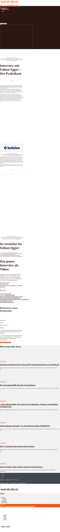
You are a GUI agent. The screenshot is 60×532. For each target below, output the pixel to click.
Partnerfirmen (5, 502)
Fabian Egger (9, 296)
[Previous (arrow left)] (0, 487)
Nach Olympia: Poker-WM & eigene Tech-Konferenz (21, 467)
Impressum (2, 479)
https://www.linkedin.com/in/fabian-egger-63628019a (11, 255)
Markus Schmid (5, 22)
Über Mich (4, 498)
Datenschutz (8, 479)
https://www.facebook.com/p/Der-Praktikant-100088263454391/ (13, 256)
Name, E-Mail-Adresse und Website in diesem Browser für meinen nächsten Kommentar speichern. (11, 332)
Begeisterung (9, 295)
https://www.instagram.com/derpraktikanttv (10, 252)
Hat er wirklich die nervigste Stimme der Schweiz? (17, 506)
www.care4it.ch (14, 60)
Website (2, 327)
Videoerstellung (9, 302)
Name (2, 323)
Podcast (4, 11)
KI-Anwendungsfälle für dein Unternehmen (17, 385)
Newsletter (4, 501)
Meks (7, 483)
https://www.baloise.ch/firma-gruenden (14, 155)
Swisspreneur (15, 299)
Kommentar (3, 320)
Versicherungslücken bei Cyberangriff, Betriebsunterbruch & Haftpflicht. (29, 364)
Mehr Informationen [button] (5, 282)
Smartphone (8, 299)
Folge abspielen (3, 23)
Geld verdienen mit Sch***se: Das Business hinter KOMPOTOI (25, 426)
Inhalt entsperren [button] (4, 284)
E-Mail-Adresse (4, 325)
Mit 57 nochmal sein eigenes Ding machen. (17, 446)
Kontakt (5, 500)
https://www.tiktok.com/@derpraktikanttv (8, 254)
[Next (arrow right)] (1, 487)
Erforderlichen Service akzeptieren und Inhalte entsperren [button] (11, 286)
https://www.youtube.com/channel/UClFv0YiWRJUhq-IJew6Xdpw (12, 253)
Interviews (3, 8)
